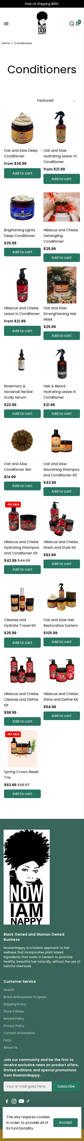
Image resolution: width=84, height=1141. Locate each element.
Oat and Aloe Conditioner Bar (18, 466)
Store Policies (14, 1011)
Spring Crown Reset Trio (21, 774)
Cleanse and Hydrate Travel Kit (20, 622)
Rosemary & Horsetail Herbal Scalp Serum (18, 391)
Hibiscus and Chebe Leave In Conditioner (22, 310)
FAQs (7, 1040)
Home (6, 43)
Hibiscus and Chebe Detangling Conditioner (60, 235)
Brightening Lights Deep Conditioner (19, 232)
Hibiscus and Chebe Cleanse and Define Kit (21, 699)
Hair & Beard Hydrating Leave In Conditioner (59, 391)
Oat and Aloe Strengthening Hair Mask (60, 313)
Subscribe (66, 1086)
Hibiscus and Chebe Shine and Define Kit (60, 696)
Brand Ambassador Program (25, 997)
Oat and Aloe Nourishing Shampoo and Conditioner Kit (61, 469)
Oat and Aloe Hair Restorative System (60, 622)
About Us (10, 1047)
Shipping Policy (15, 1004)
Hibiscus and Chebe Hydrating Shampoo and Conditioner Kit (21, 547)
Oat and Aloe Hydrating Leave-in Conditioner (60, 156)
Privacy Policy (14, 1026)
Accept (65, 1122)
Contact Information (19, 1033)
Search (9, 990)
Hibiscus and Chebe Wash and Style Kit (60, 544)
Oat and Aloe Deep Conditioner (21, 153)
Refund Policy (14, 1019)
